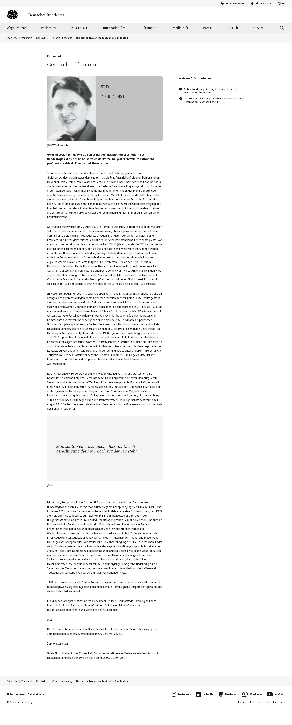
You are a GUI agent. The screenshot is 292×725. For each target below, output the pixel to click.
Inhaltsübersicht (38, 694)
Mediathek (180, 28)
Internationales (114, 28)
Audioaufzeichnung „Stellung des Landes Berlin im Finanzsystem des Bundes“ (210, 90)
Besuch (233, 28)
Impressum (279, 702)
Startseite (12, 37)
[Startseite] (35, 14)
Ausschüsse (79, 28)
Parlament (48, 28)
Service (258, 28)
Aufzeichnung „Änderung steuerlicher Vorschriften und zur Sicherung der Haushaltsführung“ (214, 100)
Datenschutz (263, 702)
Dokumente (148, 28)
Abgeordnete (16, 28)
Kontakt (21, 694)
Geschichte (42, 37)
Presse (207, 28)
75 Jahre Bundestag (62, 37)
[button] (280, 3)
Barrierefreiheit (246, 702)
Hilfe (10, 694)
